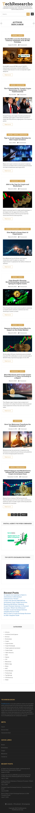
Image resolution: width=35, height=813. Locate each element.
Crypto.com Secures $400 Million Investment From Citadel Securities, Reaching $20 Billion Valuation (15, 602)
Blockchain (14, 181)
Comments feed (5, 733)
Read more (8, 75)
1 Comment (23, 381)
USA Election (20, 85)
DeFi (6, 655)
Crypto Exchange (10, 646)
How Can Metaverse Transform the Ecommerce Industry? (17, 425)
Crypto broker (9, 643)
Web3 (6, 680)
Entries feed (4, 730)
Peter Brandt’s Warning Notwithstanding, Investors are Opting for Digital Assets (17, 282)
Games (7, 657)
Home (3, 744)
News (6, 666)
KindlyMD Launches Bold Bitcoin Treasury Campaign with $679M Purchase (17, 40)
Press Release (25, 229)
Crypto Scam (23, 134)
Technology (8, 673)
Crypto (20, 35)
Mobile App (8, 664)
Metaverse (17, 421)
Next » (24, 514)
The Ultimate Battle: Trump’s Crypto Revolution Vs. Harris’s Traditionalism (17, 90)
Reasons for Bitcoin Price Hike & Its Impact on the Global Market (17, 329)
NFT (6, 668)
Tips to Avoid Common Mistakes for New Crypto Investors (17, 139)
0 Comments (23, 45)
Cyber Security (9, 652)
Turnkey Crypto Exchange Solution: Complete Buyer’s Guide (15, 610)
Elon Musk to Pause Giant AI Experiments (17, 233)
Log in (3, 727)
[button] (32, 14)
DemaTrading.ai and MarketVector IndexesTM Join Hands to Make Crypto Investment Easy (17, 472)
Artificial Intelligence (12, 229)
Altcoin (7, 632)
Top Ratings (8, 675)
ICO (6, 659)
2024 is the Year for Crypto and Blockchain (17, 185)
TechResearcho (5, 703)
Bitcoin (15, 35)
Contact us (4, 756)
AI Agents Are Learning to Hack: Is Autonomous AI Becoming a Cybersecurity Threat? (15, 596)
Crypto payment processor (12, 648)
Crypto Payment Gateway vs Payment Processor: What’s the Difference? (16, 607)
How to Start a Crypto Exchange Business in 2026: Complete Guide (17, 614)
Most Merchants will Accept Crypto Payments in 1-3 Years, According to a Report (17, 376)
